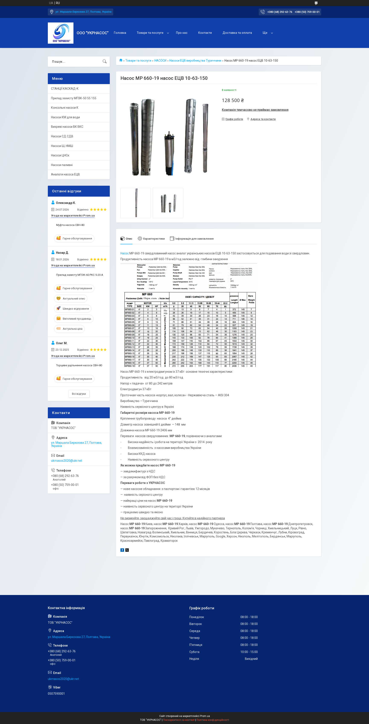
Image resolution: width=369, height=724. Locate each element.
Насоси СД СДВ (62, 136)
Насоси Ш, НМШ (62, 146)
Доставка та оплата (237, 32)
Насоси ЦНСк (60, 155)
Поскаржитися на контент (179, 719)
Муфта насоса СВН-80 (70, 225)
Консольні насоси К (64, 107)
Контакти (205, 32)
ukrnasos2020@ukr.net (66, 460)
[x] (127, 550)
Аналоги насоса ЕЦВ (65, 174)
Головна (120, 32)
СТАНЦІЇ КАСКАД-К (65, 88)
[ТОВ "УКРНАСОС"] (60, 33)
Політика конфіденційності (212, 719)
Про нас (181, 32)
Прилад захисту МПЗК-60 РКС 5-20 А (79, 274)
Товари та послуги (150, 32)
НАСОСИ (160, 60)
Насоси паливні (62, 165)
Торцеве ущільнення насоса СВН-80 (79, 365)
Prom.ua (205, 716)
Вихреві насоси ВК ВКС (67, 126)
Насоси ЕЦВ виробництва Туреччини (195, 60)
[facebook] (122, 550)
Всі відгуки (79, 393)
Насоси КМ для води (65, 117)
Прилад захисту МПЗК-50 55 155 (73, 98)
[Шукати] (105, 61)
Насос (124, 253)
